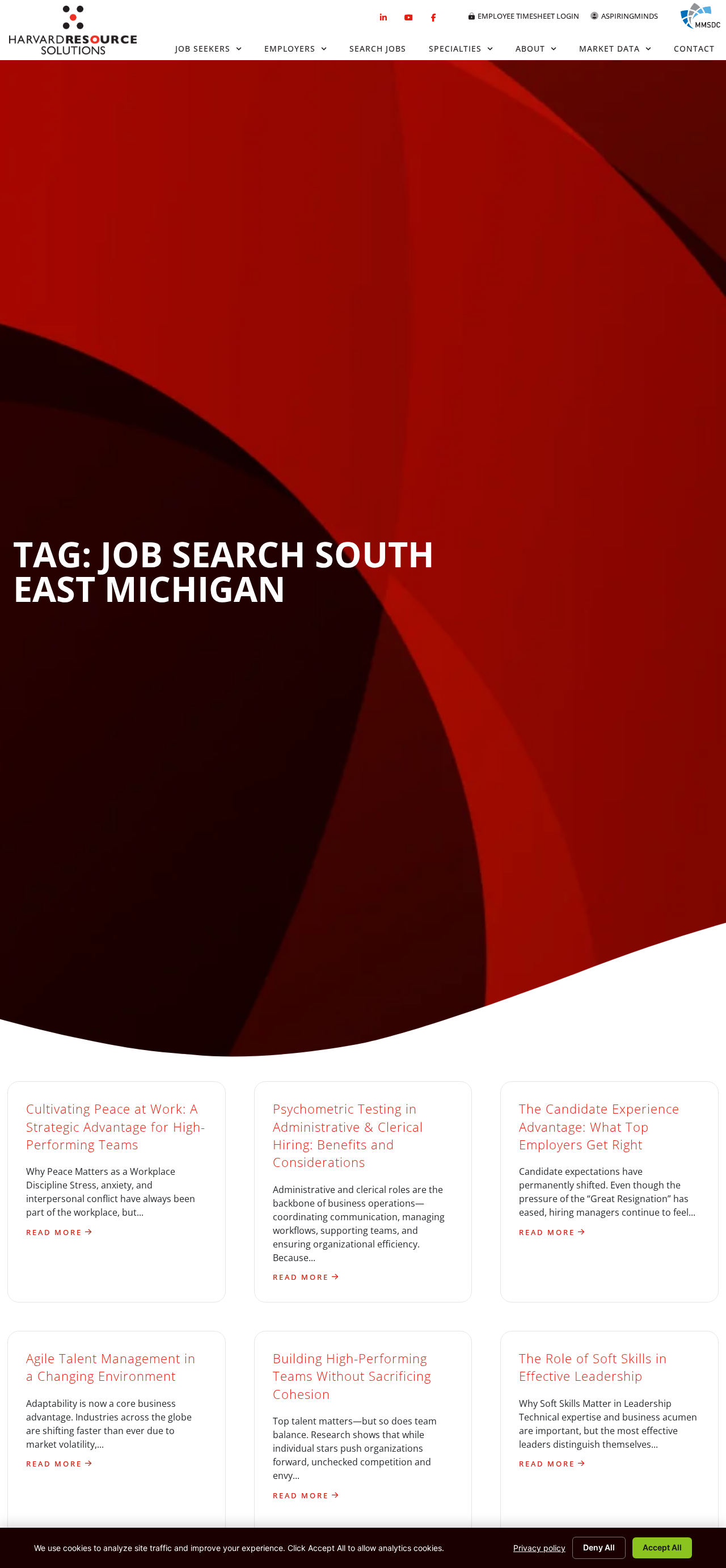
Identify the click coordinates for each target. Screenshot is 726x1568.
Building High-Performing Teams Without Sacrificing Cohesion (352, 1376)
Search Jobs (377, 48)
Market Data (609, 48)
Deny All (599, 1547)
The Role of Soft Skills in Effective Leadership (593, 1367)
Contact (694, 48)
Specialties (455, 48)
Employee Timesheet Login (528, 16)
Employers (289, 48)
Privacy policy (539, 1548)
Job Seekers (202, 48)
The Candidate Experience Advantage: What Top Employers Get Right (599, 1126)
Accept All (662, 1547)
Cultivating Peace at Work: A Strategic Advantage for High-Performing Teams (115, 1126)
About (530, 48)
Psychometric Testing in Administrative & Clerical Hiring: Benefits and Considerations (348, 1135)
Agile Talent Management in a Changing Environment (111, 1367)
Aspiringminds (629, 16)
